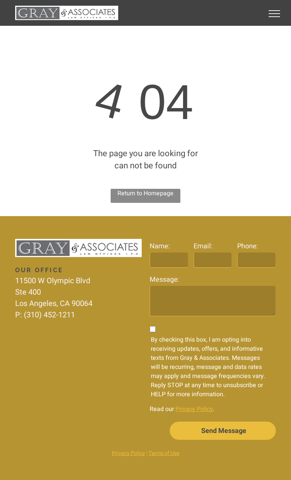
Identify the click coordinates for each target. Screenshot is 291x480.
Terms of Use (164, 453)
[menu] (274, 14)
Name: (160, 246)
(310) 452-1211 (49, 314)
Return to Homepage (145, 193)
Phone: (247, 246)
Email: (203, 246)
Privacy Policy (194, 409)
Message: (164, 280)
